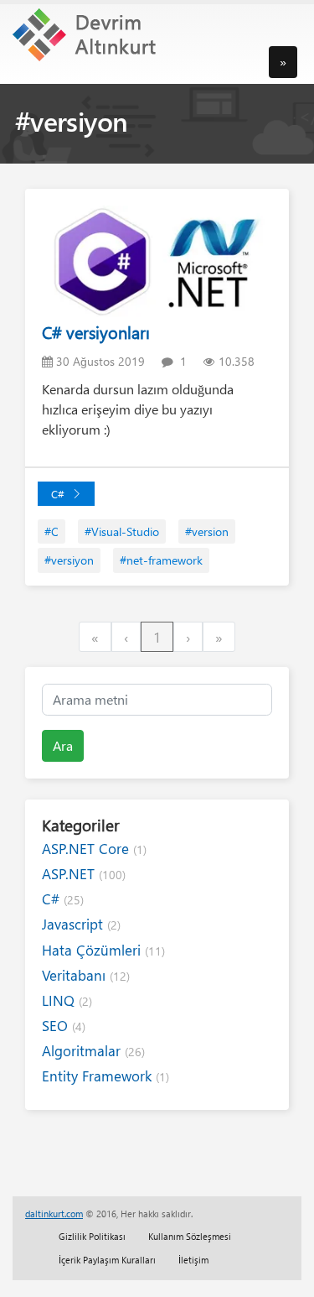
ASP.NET (84, 874)
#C (51, 531)
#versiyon (69, 560)
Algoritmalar (93, 1051)
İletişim (193, 1259)
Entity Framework (105, 1076)
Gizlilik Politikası (92, 1236)
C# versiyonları (96, 331)
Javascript (81, 924)
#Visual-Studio (122, 531)
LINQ (67, 1000)
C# (57, 494)
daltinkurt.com (54, 1213)
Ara (63, 745)
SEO (63, 1025)
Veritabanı (86, 975)
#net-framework (161, 560)
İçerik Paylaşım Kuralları (107, 1259)
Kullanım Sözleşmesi (189, 1236)
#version (207, 531)
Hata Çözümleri (103, 950)
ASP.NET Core (94, 848)
